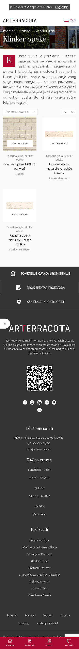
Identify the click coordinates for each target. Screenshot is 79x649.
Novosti (47, 615)
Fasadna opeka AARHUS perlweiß (19, 166)
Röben (20, 173)
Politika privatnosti (47, 623)
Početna (9, 31)
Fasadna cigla (45, 31)
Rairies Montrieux (59, 178)
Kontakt (23, 623)
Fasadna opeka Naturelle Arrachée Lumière (59, 168)
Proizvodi (25, 31)
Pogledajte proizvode (62, 7)
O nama (65, 615)
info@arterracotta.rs (38, 449)
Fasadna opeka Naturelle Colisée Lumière (20, 239)
